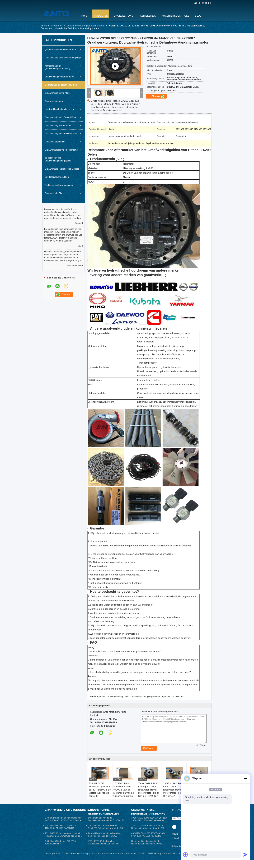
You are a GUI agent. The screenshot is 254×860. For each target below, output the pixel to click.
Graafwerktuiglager (54, 101)
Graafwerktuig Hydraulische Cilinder (62, 169)
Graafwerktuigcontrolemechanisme (61, 150)
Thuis (44, 25)
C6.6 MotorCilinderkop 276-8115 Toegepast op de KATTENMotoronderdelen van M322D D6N (63, 845)
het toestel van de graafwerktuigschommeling (57, 67)
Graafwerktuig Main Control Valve (60, 117)
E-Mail (175, 838)
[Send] (245, 854)
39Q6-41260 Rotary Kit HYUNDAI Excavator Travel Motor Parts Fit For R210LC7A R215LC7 (174, 791)
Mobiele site (180, 846)
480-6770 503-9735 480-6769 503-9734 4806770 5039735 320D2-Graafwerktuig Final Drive (148, 836)
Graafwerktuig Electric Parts (58, 125)
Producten (100, 15)
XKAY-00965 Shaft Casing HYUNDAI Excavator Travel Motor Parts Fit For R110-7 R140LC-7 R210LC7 (148, 791)
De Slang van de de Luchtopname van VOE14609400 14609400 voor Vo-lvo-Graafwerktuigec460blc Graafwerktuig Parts (63, 822)
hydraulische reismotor (173, 696)
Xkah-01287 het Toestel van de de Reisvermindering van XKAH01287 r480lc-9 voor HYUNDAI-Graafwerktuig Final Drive (149, 829)
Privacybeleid (52, 853)
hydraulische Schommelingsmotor (113, 696)
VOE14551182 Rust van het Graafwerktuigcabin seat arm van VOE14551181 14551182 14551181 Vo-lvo (105, 845)
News (175, 833)
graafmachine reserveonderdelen (60, 49)
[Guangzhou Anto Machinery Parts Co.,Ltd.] (59, 13)
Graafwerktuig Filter (54, 193)
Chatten (156, 96)
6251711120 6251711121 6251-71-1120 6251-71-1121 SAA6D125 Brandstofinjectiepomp (61, 828)
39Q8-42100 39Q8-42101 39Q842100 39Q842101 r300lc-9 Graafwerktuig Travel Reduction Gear (149, 820)
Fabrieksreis (147, 15)
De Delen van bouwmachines (59, 185)
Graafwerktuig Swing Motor (57, 93)
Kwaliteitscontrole (175, 15)
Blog (198, 15)
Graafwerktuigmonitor (55, 142)
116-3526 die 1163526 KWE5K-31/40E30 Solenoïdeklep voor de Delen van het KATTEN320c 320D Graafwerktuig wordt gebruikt (106, 829)
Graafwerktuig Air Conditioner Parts (61, 133)
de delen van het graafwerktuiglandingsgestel (58, 159)
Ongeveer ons (123, 15)
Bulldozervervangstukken (57, 177)
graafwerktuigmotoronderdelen (59, 77)
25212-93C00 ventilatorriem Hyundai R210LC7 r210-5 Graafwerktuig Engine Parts (63, 836)
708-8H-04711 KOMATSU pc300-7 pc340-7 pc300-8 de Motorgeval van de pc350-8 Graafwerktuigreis (100, 791)
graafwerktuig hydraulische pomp (60, 109)
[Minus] (245, 778)
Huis (84, 15)
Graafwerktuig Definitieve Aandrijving (62, 58)
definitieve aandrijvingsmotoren (146, 696)
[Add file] (185, 854)
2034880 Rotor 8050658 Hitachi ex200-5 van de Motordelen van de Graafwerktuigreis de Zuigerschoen (123, 791)
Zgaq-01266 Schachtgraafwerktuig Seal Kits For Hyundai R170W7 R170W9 (104, 836)
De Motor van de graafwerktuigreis (85, 25)
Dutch (208, 3)
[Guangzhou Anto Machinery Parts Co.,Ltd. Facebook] (174, 827)
